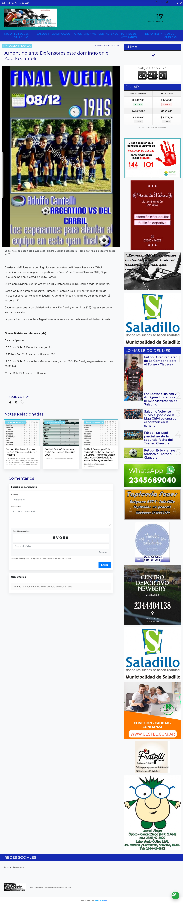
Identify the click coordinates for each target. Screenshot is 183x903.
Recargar (103, 552)
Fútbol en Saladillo (21, 35)
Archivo (90, 33)
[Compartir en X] (16, 402)
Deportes (152, 33)
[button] (158, 2)
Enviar (104, 564)
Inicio (7, 33)
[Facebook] (173, 2)
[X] (168, 2)
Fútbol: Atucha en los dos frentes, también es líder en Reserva (21, 452)
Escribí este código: (21, 531)
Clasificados (61, 33)
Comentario (16, 506)
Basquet (43, 33)
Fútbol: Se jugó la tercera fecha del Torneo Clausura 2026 (60, 452)
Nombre (14, 495)
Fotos (77, 33)
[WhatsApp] (163, 2)
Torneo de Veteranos (129, 35)
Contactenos (108, 33)
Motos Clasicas (170, 35)
